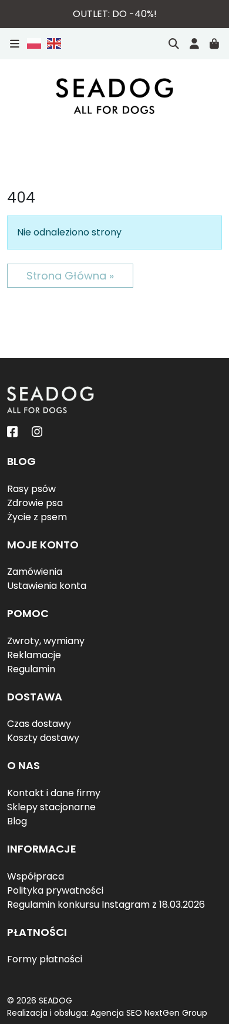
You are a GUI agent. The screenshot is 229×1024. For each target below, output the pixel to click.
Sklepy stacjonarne (51, 807)
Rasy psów (31, 489)
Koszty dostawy (43, 738)
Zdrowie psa (35, 503)
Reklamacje (34, 655)
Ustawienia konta (46, 585)
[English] (52, 43)
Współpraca (35, 876)
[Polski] (34, 43)
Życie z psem (37, 517)
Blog (17, 821)
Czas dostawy (39, 723)
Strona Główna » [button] (70, 275)
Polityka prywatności (55, 890)
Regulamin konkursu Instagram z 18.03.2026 (106, 904)
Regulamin (31, 669)
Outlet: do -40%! (115, 14)
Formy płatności (44, 959)
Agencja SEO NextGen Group (148, 1013)
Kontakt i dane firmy (53, 793)
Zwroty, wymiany (46, 641)
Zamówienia (34, 571)
